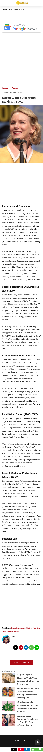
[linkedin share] (26, 647)
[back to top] (38, 742)
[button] (14, 749)
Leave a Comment (21, 662)
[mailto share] (15, 647)
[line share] (36, 647)
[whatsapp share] (31, 647)
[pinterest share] (21, 647)
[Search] (39, 2)
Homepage (5, 88)
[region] (21, 184)
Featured (15, 88)
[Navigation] (3, 3)
